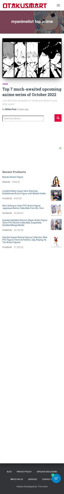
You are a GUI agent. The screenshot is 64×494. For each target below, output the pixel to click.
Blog (9, 472)
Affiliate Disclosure (47, 472)
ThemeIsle (42, 486)
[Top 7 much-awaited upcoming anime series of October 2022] (32, 58)
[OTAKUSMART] (26, 5)
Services (32, 479)
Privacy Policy (24, 472)
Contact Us (48, 479)
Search (58, 118)
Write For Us (17, 479)
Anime (5, 84)
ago (23, 109)
